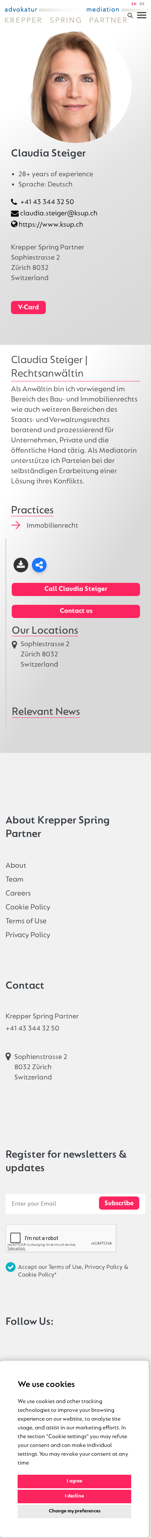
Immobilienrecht (52, 525)
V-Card (28, 307)
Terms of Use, (66, 1267)
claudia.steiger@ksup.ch (58, 213)
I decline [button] (74, 1496)
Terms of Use (26, 921)
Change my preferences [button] (74, 1511)
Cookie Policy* (37, 1275)
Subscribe (119, 1203)
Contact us (76, 611)
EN (134, 4)
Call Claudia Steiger (75, 589)
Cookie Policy (27, 907)
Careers (18, 893)
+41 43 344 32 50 (47, 202)
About (15, 866)
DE (142, 4)
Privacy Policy (27, 935)
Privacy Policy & (106, 1267)
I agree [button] (74, 1481)
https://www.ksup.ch (51, 225)
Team (14, 879)
